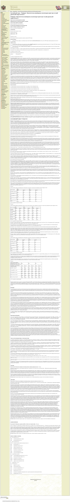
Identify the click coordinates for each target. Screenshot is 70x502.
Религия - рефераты (4, 58)
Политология (3, 52)
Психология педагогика (5, 87)
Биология (3, 95)
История (3, 84)
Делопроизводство (4, 21)
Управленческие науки (4, 86)
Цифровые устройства (4, 83)
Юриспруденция (4, 71)
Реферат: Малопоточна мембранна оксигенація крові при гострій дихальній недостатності (29, 11)
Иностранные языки (4, 79)
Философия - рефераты (4, 61)
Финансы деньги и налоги (5, 62)
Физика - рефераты (4, 60)
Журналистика (3, 26)
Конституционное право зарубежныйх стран (4, 29)
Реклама (3, 82)
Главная (11, 11)
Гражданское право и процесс (5, 20)
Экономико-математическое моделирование (5, 68)
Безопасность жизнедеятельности (3, 100)
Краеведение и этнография (5, 90)
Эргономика (3, 70)
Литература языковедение (5, 37)
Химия (2, 63)
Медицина (3, 41)
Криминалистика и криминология (3, 34)
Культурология (3, 36)
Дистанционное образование (5, 23)
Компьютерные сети (4, 27)
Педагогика (3, 50)
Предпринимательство (4, 54)
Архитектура (3, 13)
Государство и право (4, 19)
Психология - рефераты (5, 57)
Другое (2, 24)
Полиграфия (3, 51)
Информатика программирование (3, 94)
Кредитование (3, 108)
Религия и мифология (4, 91)
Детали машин (3, 22)
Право (2, 53)
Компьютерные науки (4, 85)
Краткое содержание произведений (4, 33)
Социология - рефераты (5, 59)
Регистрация (68, 8)
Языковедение (3, 72)
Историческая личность (5, 78)
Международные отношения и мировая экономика (5, 42)
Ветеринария (3, 106)
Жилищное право (4, 25)
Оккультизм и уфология (5, 49)
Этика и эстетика (4, 69)
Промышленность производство (3, 89)
